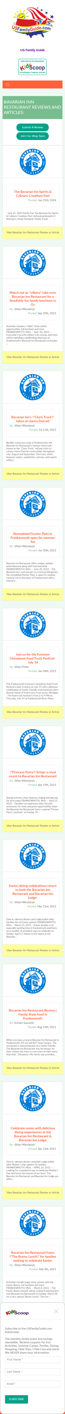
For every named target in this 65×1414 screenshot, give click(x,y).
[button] (56, 1311)
